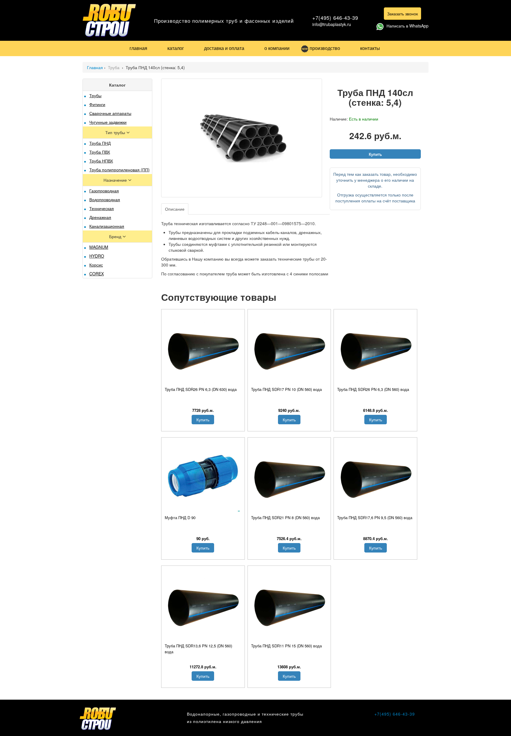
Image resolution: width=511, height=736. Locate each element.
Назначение (116, 180)
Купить (375, 154)
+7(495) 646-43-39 (335, 17)
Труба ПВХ (99, 152)
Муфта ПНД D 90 (180, 517)
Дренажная (100, 217)
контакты (370, 48)
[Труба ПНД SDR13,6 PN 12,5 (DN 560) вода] (203, 604)
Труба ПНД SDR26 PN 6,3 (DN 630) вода (201, 389)
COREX (96, 274)
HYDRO (96, 256)
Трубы (95, 95)
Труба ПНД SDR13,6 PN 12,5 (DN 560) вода (198, 648)
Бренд (115, 236)
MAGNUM (98, 247)
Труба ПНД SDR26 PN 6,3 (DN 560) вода (373, 389)
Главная (95, 67)
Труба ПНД (100, 143)
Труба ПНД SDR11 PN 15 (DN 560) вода (286, 646)
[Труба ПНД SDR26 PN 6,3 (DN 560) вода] (375, 347)
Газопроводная (104, 191)
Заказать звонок (402, 14)
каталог (175, 48)
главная (138, 48)
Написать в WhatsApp (407, 26)
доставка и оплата (224, 48)
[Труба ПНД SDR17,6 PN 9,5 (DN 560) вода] (375, 476)
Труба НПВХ (101, 161)
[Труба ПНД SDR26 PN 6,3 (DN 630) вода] (203, 347)
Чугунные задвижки (108, 122)
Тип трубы (115, 132)
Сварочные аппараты (110, 113)
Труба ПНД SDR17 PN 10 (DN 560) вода (286, 389)
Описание (175, 209)
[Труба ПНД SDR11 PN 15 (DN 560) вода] (289, 604)
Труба (114, 67)
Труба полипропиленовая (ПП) (119, 170)
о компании (277, 48)
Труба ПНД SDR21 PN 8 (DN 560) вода (285, 517)
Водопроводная (104, 199)
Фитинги (97, 104)
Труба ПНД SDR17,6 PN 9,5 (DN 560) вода (374, 517)
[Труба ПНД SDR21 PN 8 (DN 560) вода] (289, 476)
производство (325, 48)
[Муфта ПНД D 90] (203, 476)
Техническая (101, 208)
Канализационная (106, 226)
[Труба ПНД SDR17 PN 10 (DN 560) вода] (289, 347)
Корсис (96, 265)
